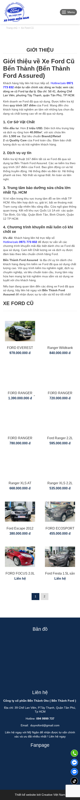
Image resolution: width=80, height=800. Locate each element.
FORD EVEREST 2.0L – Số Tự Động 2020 (20, 348)
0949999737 (74, 771)
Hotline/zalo (20, 242)
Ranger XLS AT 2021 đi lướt (20, 483)
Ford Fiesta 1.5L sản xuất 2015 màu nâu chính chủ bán (60, 574)
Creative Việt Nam (53, 794)
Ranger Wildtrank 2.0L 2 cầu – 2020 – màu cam (60, 348)
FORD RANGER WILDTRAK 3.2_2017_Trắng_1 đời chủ (60, 393)
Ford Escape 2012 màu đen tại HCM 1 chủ (20, 529)
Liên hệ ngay (57, 736)
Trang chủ (11, 28)
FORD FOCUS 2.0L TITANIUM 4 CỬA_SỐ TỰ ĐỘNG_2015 (20, 574)
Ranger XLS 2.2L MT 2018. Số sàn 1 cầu (60, 483)
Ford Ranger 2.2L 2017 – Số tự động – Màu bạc (60, 438)
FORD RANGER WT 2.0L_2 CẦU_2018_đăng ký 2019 (20, 438)
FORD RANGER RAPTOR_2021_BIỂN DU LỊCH (20, 393)
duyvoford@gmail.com (44, 725)
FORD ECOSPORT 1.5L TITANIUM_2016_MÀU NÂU (60, 529)
